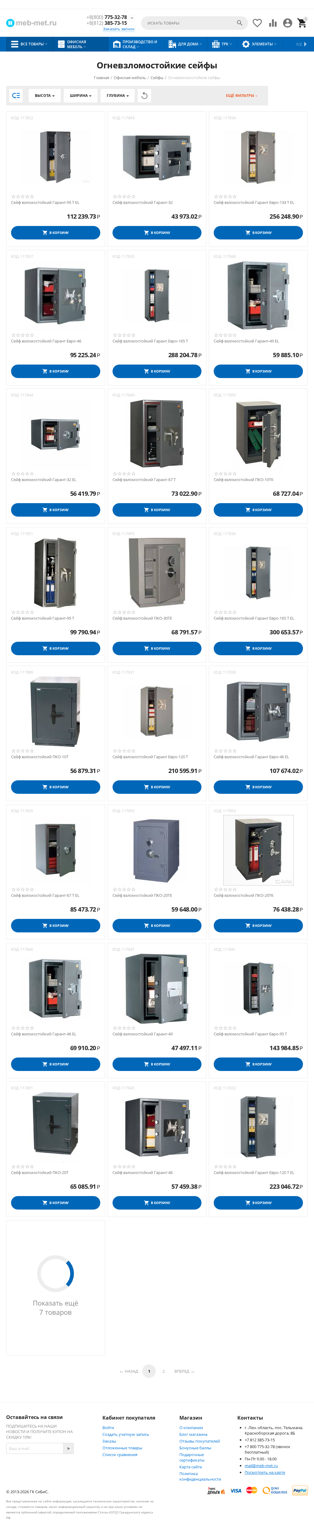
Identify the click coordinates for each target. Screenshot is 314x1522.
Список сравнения (119, 1454)
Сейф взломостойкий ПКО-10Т (39, 757)
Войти (108, 1427)
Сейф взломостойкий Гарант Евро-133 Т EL (254, 202)
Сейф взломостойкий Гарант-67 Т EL (45, 895)
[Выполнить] (68, 1448)
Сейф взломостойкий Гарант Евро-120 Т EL (254, 1172)
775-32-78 (106, 17)
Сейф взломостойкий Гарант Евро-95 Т (250, 1034)
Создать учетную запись (125, 1434)
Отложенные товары (122, 1448)
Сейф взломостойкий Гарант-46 (143, 1172)
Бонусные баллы (195, 1448)
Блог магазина (193, 1434)
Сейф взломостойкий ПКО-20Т (39, 1172)
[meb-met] (31, 23)
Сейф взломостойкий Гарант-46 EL (43, 1034)
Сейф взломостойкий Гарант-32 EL (43, 479)
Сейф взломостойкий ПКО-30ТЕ (142, 618)
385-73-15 (106, 23)
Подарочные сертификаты (192, 1457)
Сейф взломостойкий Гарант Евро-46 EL (251, 757)
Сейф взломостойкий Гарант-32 (143, 202)
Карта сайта (190, 1467)
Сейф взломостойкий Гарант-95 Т (42, 618)
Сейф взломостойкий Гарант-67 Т (144, 479)
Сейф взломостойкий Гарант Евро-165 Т (150, 341)
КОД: (15, 117)
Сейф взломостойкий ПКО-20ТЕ (142, 895)
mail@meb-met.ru (261, 1465)
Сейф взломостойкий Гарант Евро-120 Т (150, 757)
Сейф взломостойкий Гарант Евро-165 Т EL (254, 618)
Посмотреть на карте (265, 1472)
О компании (191, 1427)
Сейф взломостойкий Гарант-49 (143, 1034)
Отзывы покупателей (199, 1441)
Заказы (109, 1441)
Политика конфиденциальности (200, 1476)
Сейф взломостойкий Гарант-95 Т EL (45, 202)
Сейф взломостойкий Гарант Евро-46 (46, 341)
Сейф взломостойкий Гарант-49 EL (246, 341)
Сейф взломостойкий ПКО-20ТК (244, 895)
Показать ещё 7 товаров (55, 1307)
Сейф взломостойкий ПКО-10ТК (244, 479)
